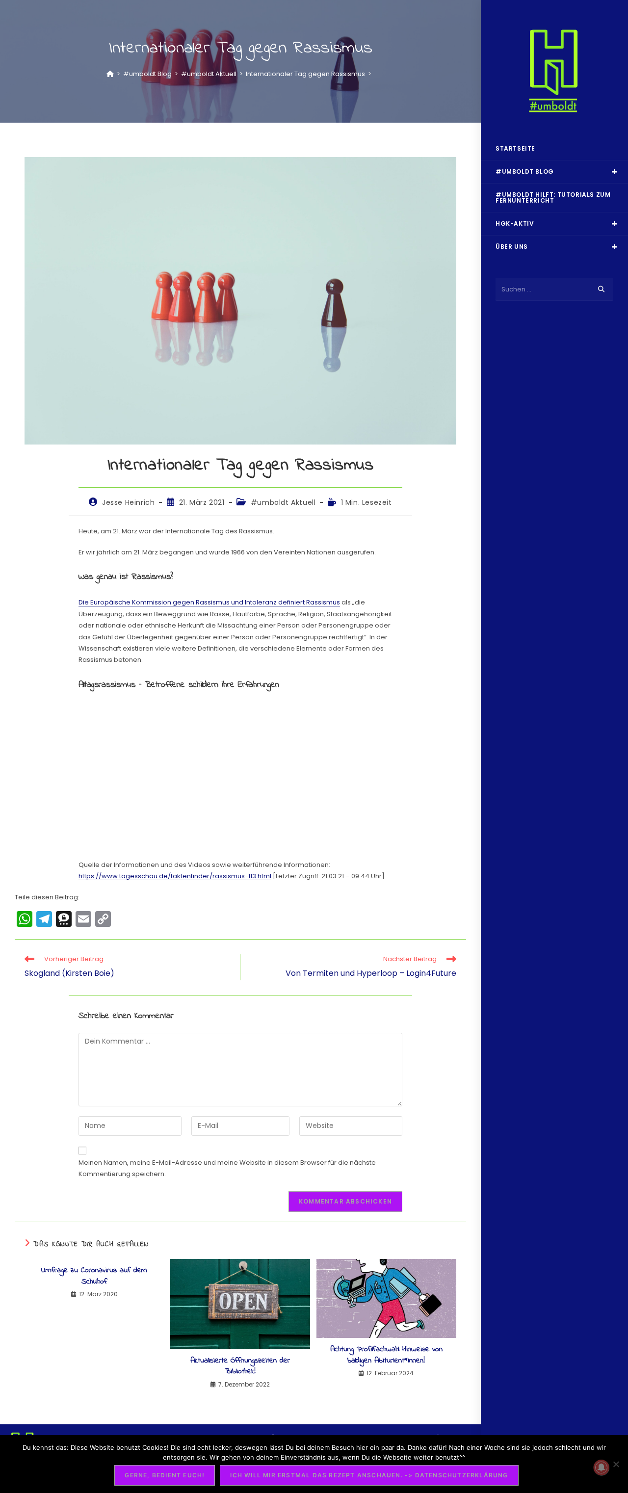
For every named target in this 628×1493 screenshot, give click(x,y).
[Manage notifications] (601, 1467)
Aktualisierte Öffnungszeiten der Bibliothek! (240, 1366)
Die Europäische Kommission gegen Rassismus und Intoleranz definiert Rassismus (209, 602)
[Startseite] (110, 74)
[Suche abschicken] (601, 289)
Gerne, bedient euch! (165, 1475)
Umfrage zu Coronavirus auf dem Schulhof (94, 1276)
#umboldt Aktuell (283, 502)
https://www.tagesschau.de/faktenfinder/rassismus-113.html (174, 876)
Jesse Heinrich (128, 502)
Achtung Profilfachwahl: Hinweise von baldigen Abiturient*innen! (386, 1355)
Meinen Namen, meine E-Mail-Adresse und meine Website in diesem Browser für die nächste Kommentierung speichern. (227, 1168)
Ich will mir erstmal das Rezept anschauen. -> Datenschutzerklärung (369, 1475)
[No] (616, 1464)
